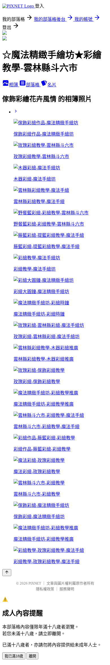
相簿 (14, 84)
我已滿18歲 (14, 656)
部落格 (33, 84)
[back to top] (6, 572)
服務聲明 (67, 589)
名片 (51, 84)
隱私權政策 (45, 589)
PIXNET (34, 583)
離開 (32, 656)
